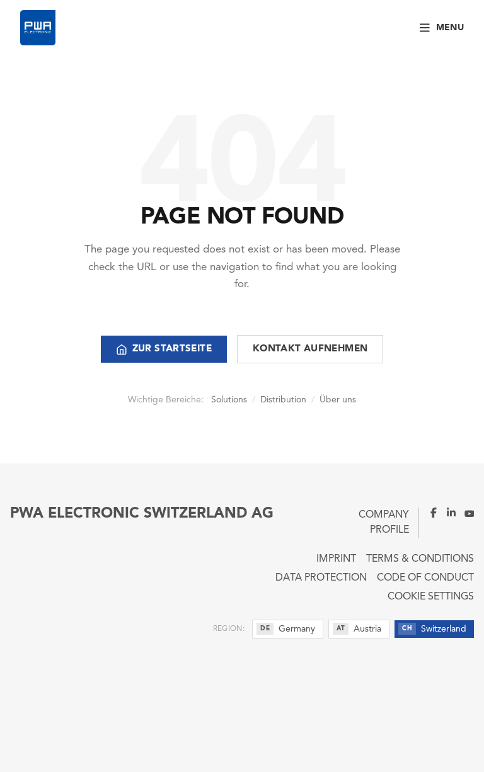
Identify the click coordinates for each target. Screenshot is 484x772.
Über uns (338, 399)
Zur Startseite (172, 349)
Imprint (336, 559)
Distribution (283, 399)
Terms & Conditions (420, 559)
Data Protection (321, 578)
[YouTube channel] (465, 513)
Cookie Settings (431, 597)
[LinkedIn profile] (447, 513)
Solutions (229, 399)
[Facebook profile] (428, 513)
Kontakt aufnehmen (310, 349)
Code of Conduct (425, 578)
